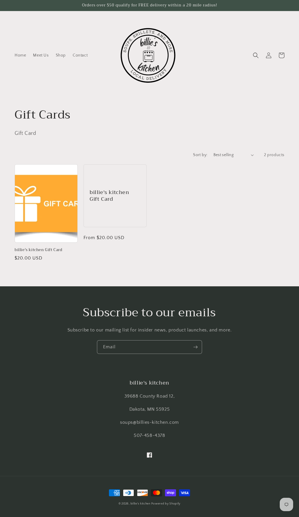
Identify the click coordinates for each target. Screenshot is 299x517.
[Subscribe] (195, 347)
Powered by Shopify (165, 503)
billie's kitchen (140, 503)
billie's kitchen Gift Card (38, 250)
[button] (255, 55)
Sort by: (200, 155)
